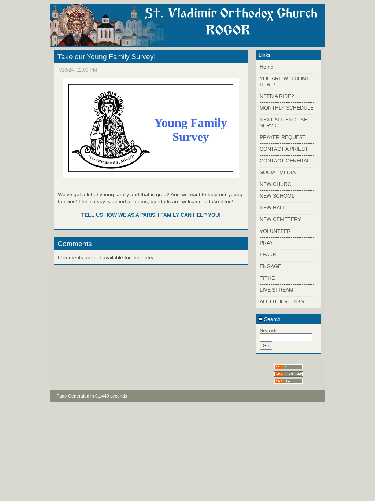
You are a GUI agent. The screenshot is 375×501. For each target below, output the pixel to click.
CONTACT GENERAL (285, 161)
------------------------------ (287, 73)
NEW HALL (273, 208)
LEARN (268, 254)
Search (272, 319)
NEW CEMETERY (280, 219)
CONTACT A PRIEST (284, 149)
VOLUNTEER (275, 231)
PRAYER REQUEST (283, 137)
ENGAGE (270, 266)
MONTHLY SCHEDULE (286, 108)
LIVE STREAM (276, 290)
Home (267, 67)
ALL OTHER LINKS (282, 301)
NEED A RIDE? (277, 96)
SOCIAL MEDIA (278, 172)
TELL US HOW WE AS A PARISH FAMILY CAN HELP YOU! (151, 215)
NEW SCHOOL (277, 196)
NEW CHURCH (277, 184)
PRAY (266, 243)
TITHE (267, 278)
